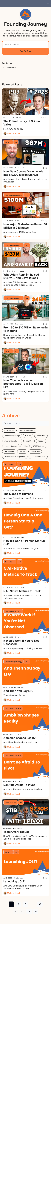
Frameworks (9, 451)
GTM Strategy (38, 446)
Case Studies (9, 430)
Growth (28, 436)
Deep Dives (41, 436)
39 (39, 904)
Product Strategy (10, 446)
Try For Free (25, 51)
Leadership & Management (14, 456)
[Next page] (29, 911)
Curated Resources (38, 456)
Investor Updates (11, 441)
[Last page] (35, 911)
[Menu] (48, 3)
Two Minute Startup (27, 430)
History (22, 451)
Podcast (41, 441)
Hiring (25, 446)
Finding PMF (27, 441)
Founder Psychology (12, 436)
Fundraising (35, 451)
